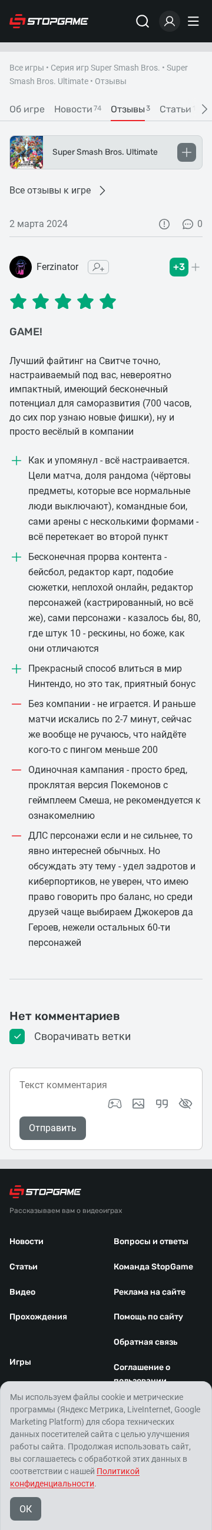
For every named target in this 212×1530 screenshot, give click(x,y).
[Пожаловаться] (164, 224)
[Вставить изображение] (138, 1103)
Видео (22, 1292)
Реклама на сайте (150, 1292)
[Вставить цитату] (162, 1103)
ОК (25, 1509)
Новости (26, 1241)
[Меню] (195, 21)
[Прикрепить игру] (115, 1103)
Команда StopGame (153, 1267)
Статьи (23, 1267)
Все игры (26, 67)
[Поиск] (142, 21)
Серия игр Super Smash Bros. (105, 67)
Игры (20, 1362)
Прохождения (38, 1317)
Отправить (53, 1128)
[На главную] (48, 21)
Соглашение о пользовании (142, 1374)
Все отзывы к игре (50, 190)
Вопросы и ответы (151, 1241)
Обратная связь (145, 1342)
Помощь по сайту (148, 1317)
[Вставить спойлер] (185, 1103)
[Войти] (169, 21)
